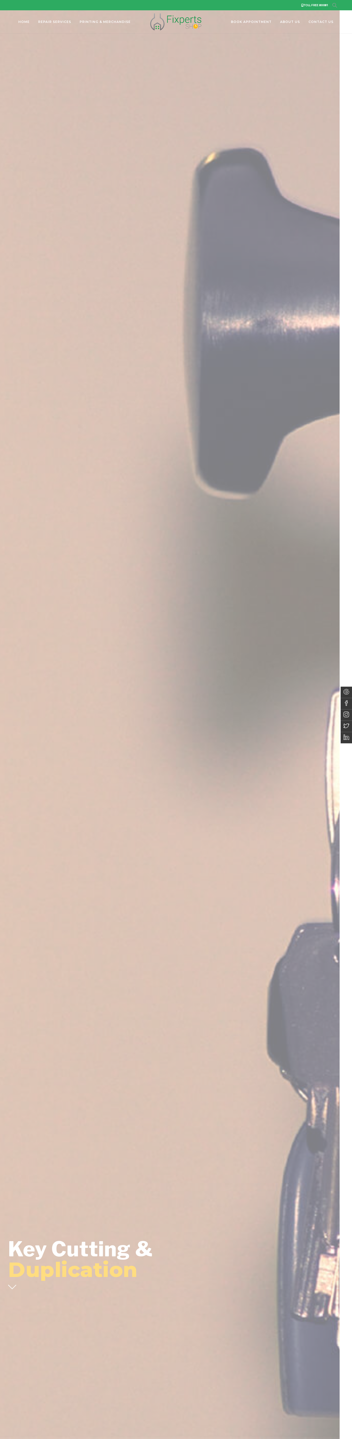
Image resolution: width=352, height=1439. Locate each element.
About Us (290, 22)
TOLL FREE (315, 5)
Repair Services (54, 22)
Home (24, 22)
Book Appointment (251, 22)
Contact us (320, 22)
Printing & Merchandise (105, 22)
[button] (334, 5)
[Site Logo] (176, 21)
